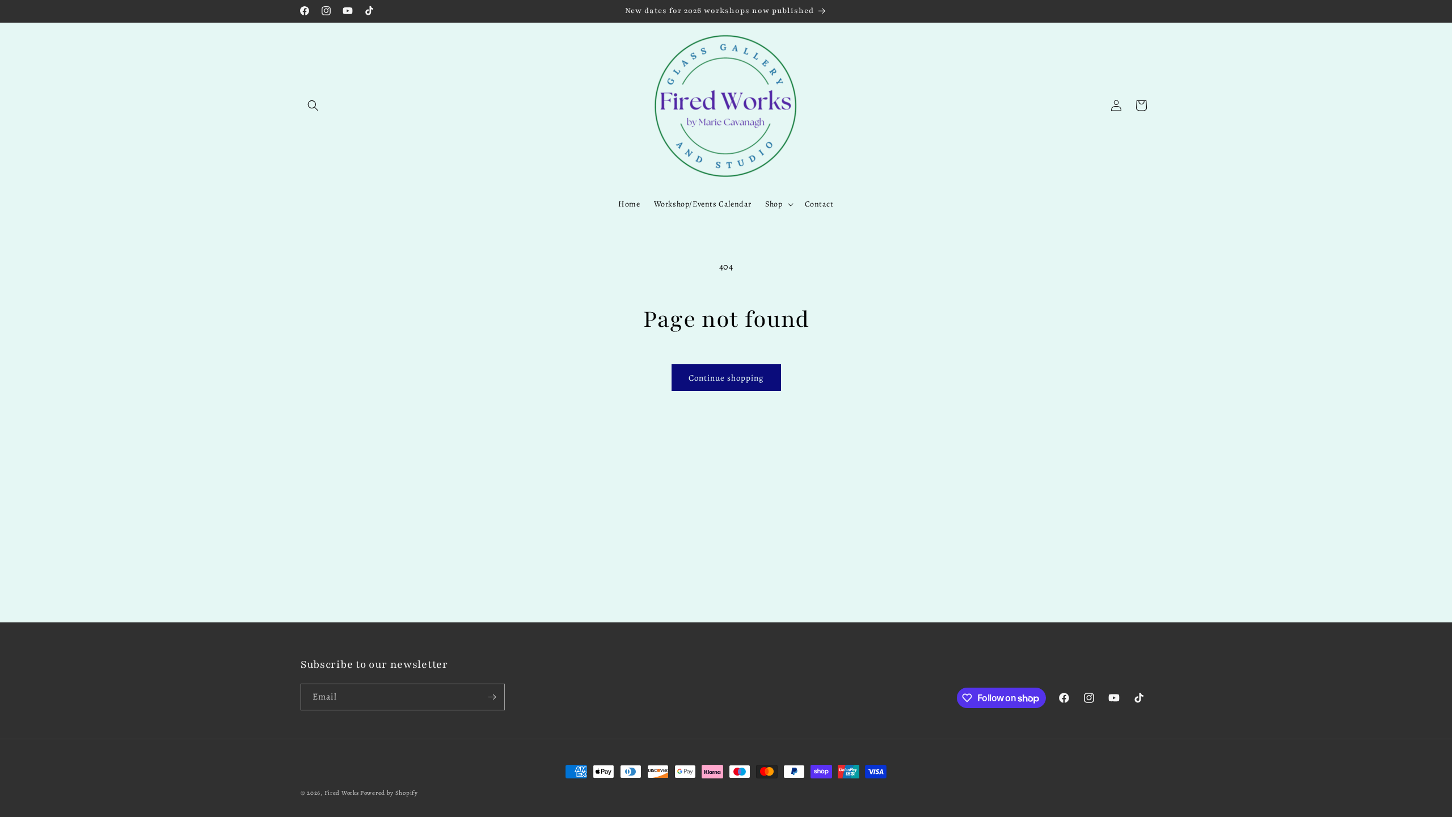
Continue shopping (726, 378)
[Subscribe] (491, 697)
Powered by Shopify (389, 793)
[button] (313, 105)
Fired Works (341, 793)
